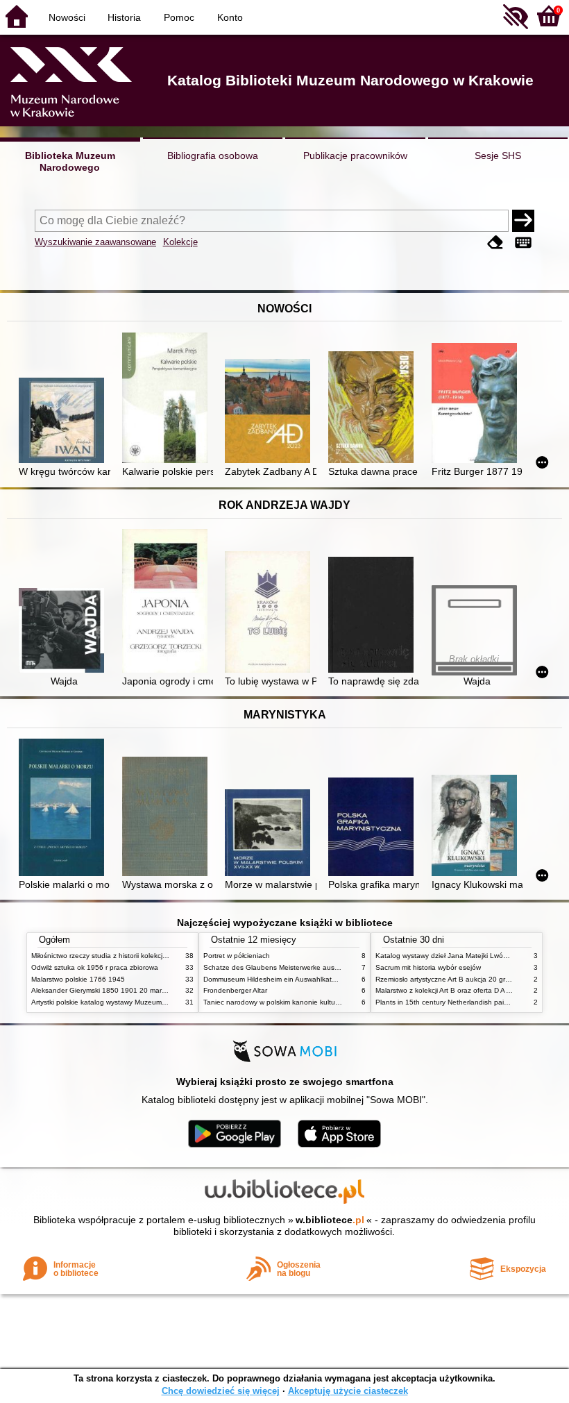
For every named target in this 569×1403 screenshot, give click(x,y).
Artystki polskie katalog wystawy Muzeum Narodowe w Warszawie (135, 1002)
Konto (230, 17)
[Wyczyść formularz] (495, 243)
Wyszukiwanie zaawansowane (95, 242)
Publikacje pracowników (355, 155)
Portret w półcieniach (236, 955)
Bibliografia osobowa (212, 155)
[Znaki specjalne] (523, 243)
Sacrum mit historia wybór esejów (428, 967)
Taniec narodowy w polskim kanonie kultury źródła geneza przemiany (313, 1002)
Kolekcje (180, 242)
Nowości (67, 17)
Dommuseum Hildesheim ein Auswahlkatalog (274, 979)
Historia (124, 17)
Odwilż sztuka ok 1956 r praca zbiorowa (94, 967)
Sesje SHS (498, 155)
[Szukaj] (523, 221)
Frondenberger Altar (235, 990)
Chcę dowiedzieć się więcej (221, 1391)
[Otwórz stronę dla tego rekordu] (64, 422)
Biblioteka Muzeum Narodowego (70, 161)
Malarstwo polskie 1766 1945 (78, 979)
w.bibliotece (330, 1219)
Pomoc (179, 17)
